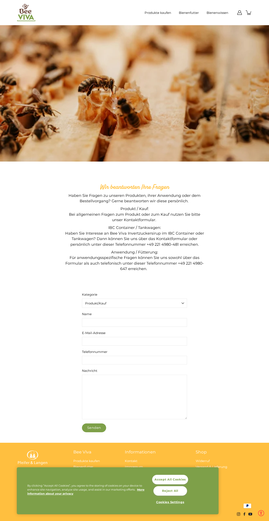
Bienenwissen (217, 13)
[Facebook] (244, 514)
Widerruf (203, 461)
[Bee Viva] (26, 12)
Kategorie (89, 294)
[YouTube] (250, 514)
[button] (261, 513)
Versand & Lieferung (211, 467)
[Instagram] (238, 514)
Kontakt (131, 461)
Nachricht (89, 371)
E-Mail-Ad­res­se (93, 333)
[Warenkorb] (248, 12)
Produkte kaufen (158, 13)
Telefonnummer (94, 352)
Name (87, 314)
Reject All (170, 491)
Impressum (134, 467)
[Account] (239, 12)
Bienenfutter (189, 13)
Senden (94, 428)
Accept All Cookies (170, 479)
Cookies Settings (170, 502)
